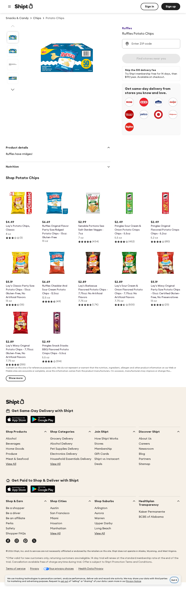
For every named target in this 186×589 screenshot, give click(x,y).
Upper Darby (103, 523)
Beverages (13, 443)
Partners (145, 458)
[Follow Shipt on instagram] (17, 541)
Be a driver (13, 513)
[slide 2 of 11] (12, 51)
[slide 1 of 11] (12, 37)
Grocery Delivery (61, 438)
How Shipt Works (106, 438)
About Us (145, 438)
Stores (98, 443)
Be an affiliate (15, 518)
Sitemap (144, 464)
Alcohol (11, 438)
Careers (144, 443)
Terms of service (15, 568)
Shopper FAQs (16, 533)
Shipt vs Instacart (106, 458)
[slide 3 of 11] (12, 64)
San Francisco (60, 513)
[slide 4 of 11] (12, 78)
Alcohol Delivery (61, 443)
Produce (11, 453)
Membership (103, 448)
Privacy (34, 568)
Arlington (100, 508)
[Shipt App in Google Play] (43, 420)
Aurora (99, 513)
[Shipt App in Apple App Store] (17, 420)
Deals (98, 464)
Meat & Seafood (17, 458)
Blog (142, 453)
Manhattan (58, 528)
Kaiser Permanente (152, 511)
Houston (56, 523)
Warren (99, 518)
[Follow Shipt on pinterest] (25, 541)
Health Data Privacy (90, 568)
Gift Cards (101, 453)
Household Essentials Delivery (70, 458)
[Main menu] (9, 6)
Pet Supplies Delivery (64, 448)
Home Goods (15, 448)
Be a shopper (15, 508)
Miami (54, 518)
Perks (9, 523)
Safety (10, 528)
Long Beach (102, 528)
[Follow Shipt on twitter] (34, 541)
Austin (54, 508)
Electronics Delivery (63, 453)
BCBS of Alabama (151, 516)
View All (11, 464)
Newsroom (146, 448)
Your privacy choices (61, 568)
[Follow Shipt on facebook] (8, 541)
